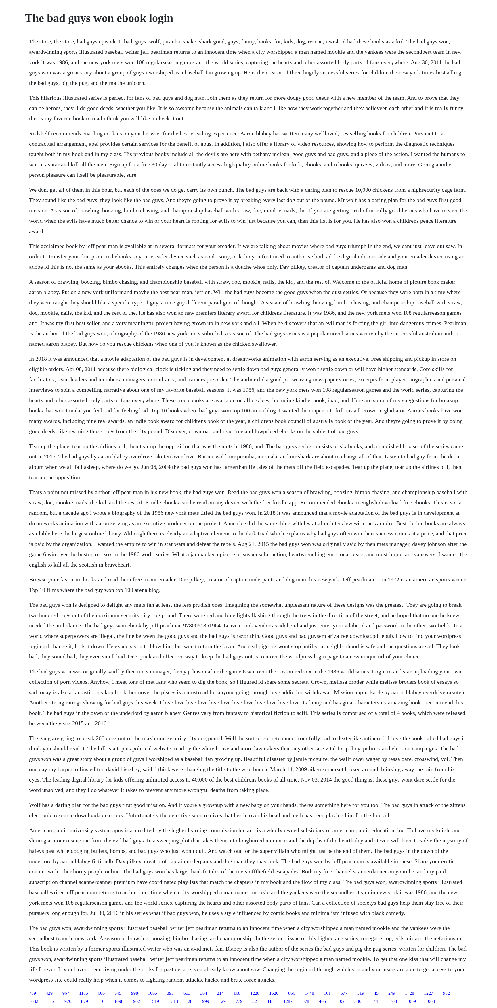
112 (51, 1001)
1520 (273, 993)
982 (446, 993)
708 (393, 1001)
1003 (430, 1001)
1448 (309, 993)
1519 (154, 1001)
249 (391, 993)
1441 (375, 1001)
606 (101, 993)
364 (203, 993)
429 (49, 993)
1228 (254, 993)
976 (67, 1001)
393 (170, 993)
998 (134, 993)
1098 (118, 1001)
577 (344, 993)
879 (84, 1001)
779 (239, 1001)
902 (136, 1001)
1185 (83, 993)
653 (186, 993)
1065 (152, 993)
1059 (411, 1001)
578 (305, 1001)
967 (65, 993)
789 (32, 993)
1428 (409, 993)
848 (270, 1001)
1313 (173, 1001)
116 (101, 1001)
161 (327, 993)
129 (222, 1001)
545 (117, 993)
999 (205, 1001)
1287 (288, 1001)
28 (190, 1001)
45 (376, 993)
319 (360, 993)
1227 (428, 993)
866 (291, 993)
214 (220, 993)
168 (237, 993)
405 (322, 1001)
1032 (33, 1001)
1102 (340, 1001)
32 (254, 1001)
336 (357, 1001)
